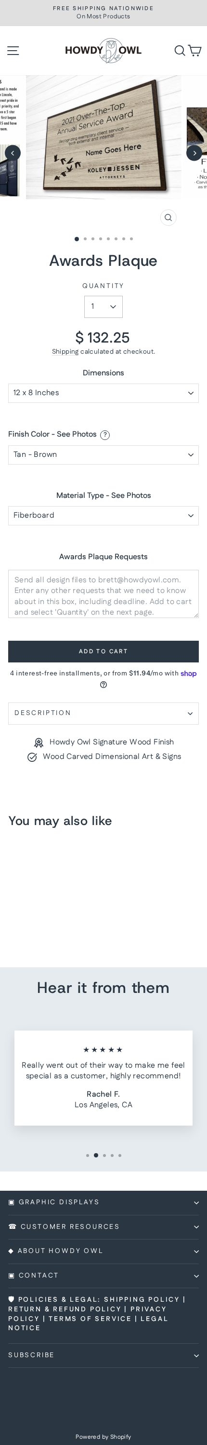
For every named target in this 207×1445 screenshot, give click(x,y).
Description (43, 713)
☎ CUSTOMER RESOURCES (64, 1227)
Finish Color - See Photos (52, 435)
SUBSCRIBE (31, 1355)
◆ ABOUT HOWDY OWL (56, 1251)
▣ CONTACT (33, 1275)
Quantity (103, 286)
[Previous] (13, 153)
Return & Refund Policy (65, 1309)
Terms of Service (90, 1319)
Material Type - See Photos (103, 496)
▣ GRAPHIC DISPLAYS (54, 1202)
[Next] (194, 153)
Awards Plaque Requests (103, 557)
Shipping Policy (142, 1300)
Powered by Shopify (103, 1437)
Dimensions (103, 374)
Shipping (65, 352)
